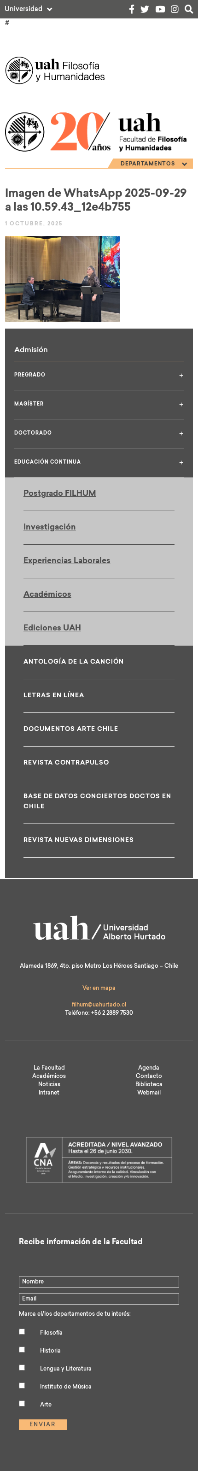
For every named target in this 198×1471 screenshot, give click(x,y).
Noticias (49, 1085)
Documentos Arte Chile (70, 729)
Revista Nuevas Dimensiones (78, 840)
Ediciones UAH (52, 628)
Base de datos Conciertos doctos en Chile (97, 802)
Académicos (47, 595)
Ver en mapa (99, 988)
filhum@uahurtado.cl (99, 1005)
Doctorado (99, 433)
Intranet (49, 1093)
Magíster (99, 404)
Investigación (49, 527)
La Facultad (49, 1068)
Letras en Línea (53, 696)
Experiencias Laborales (67, 561)
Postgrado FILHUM (59, 494)
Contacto (149, 1076)
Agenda (148, 1068)
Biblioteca (149, 1085)
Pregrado (99, 375)
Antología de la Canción (73, 662)
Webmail (149, 1093)
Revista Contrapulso (66, 763)
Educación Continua (99, 462)
